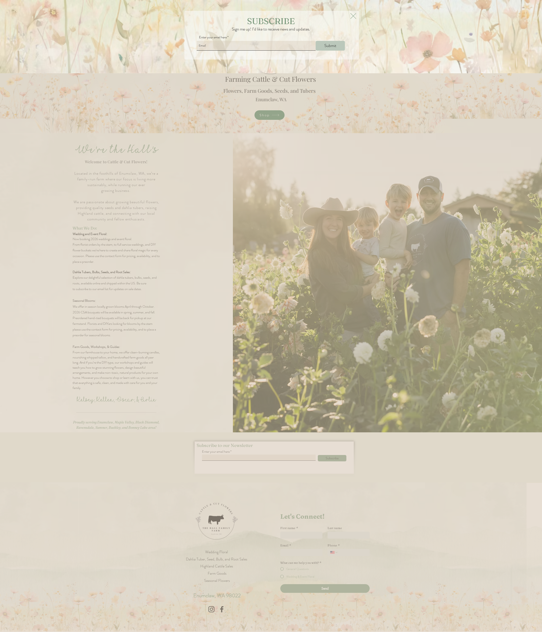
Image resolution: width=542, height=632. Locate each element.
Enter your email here (213, 37)
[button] (353, 16)
